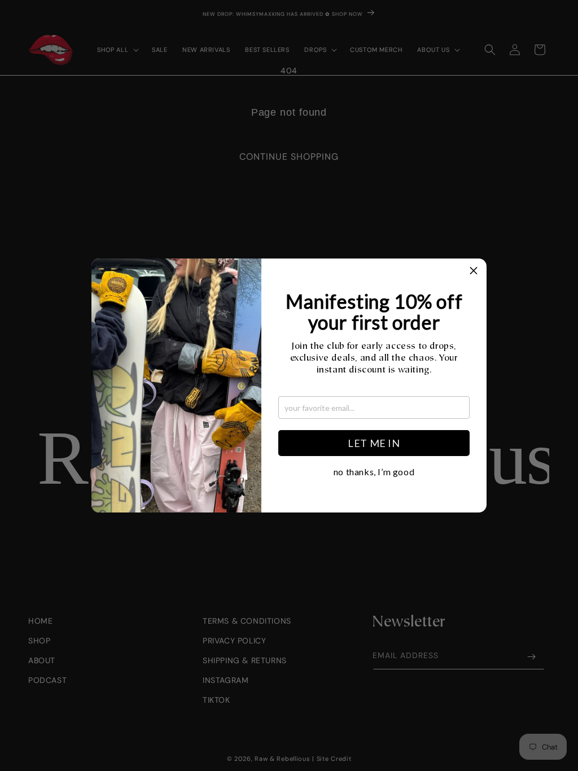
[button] (473, 271)
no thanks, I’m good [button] (374, 471)
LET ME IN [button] (374, 443)
